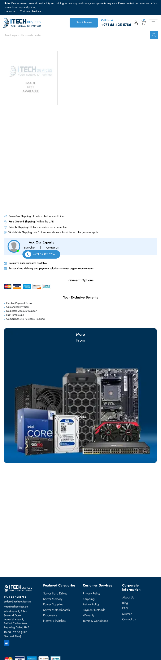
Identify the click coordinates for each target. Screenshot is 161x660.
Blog (125, 603)
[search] (154, 35)
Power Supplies (53, 604)
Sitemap (127, 614)
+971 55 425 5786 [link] (116, 24)
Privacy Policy (91, 593)
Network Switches (54, 621)
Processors (50, 615)
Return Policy (91, 604)
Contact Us (129, 619)
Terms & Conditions (95, 621)
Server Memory (52, 599)
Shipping (89, 599)
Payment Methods (94, 610)
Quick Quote (84, 22)
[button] (30, 11)
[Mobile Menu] (153, 23)
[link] (136, 23)
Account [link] (11, 11)
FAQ (125, 608)
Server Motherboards (56, 610)
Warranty (88, 615)
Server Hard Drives (55, 593)
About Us (128, 597)
